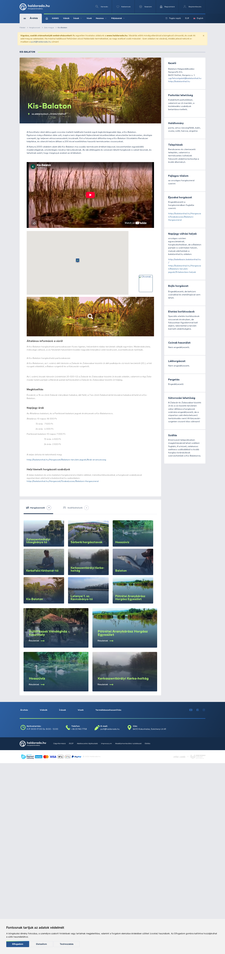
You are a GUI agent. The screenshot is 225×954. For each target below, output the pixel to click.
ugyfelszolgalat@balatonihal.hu (184, 78)
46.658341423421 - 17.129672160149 (49, 114)
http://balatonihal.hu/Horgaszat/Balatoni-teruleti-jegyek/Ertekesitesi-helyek (184, 269)
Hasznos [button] (100, 18)
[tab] (38, 508)
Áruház (24, 710)
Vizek (89, 18)
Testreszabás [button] (66, 944)
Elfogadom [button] (17, 944)
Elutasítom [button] (41, 944)
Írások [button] (76, 18)
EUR (187, 18)
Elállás (147, 743)
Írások (62, 710)
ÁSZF (71, 743)
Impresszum (106, 743)
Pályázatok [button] (116, 18)
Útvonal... (147, 277)
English (200, 18)
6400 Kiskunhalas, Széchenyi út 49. (149, 729)
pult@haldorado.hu (41, 42)
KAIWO (55, 18)
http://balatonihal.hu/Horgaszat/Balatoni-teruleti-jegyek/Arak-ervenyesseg (66, 460)
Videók (66, 18)
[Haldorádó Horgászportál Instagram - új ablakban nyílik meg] (203, 710)
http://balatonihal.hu (179, 81)
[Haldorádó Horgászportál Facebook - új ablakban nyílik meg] (197, 710)
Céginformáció (59, 743)
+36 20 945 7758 (79, 729)
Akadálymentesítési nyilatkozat (128, 743)
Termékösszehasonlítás (108, 710)
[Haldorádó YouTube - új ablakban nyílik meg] (191, 710)
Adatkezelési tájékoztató (87, 743)
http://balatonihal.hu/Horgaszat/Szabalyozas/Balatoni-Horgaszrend (62, 481)
